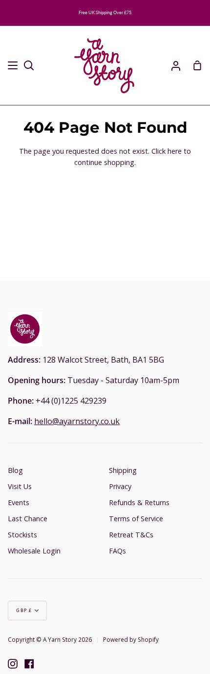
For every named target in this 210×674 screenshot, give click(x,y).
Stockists (22, 534)
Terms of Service (136, 518)
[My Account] (176, 65)
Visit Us (20, 486)
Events (18, 502)
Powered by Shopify (131, 639)
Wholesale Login (34, 550)
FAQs (117, 550)
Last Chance (27, 518)
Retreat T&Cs (131, 534)
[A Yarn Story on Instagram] (13, 664)
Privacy (120, 486)
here (175, 151)
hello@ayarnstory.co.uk (77, 421)
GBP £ (24, 610)
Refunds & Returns (139, 502)
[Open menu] (13, 65)
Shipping (123, 470)
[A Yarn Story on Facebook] (29, 664)
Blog (15, 470)
